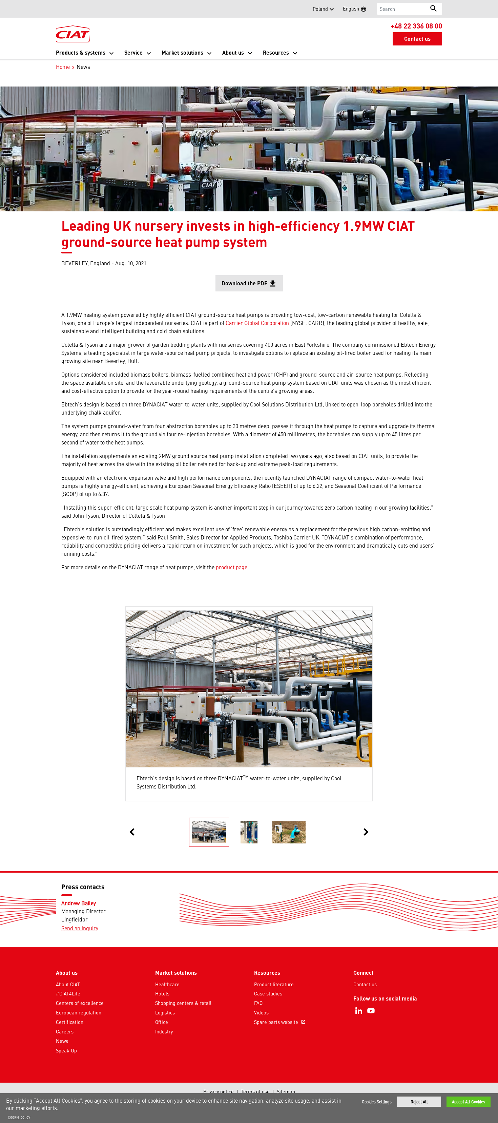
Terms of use (255, 1091)
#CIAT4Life (68, 993)
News (62, 1041)
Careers (65, 1031)
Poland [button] (320, 8)
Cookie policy (19, 1117)
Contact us (365, 984)
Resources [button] (276, 52)
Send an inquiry (79, 928)
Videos (261, 1012)
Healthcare (167, 984)
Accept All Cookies (468, 1101)
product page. (232, 567)
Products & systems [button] (80, 52)
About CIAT (68, 984)
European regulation (78, 1012)
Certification (69, 1022)
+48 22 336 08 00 (416, 25)
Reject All (419, 1101)
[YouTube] (371, 1010)
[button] (60, 9)
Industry (164, 1031)
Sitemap (286, 1091)
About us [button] (233, 52)
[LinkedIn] (358, 1010)
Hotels (162, 993)
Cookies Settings (377, 1101)
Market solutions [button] (182, 52)
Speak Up (66, 1050)
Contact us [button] (417, 38)
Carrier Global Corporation (257, 322)
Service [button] (133, 52)
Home (63, 66)
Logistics (165, 1012)
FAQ (258, 1003)
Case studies (268, 993)
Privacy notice (218, 1091)
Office (161, 1022)
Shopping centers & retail (183, 1003)
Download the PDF (252, 285)
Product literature (274, 984)
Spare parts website (280, 1022)
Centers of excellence (80, 1003)
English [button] (357, 9)
